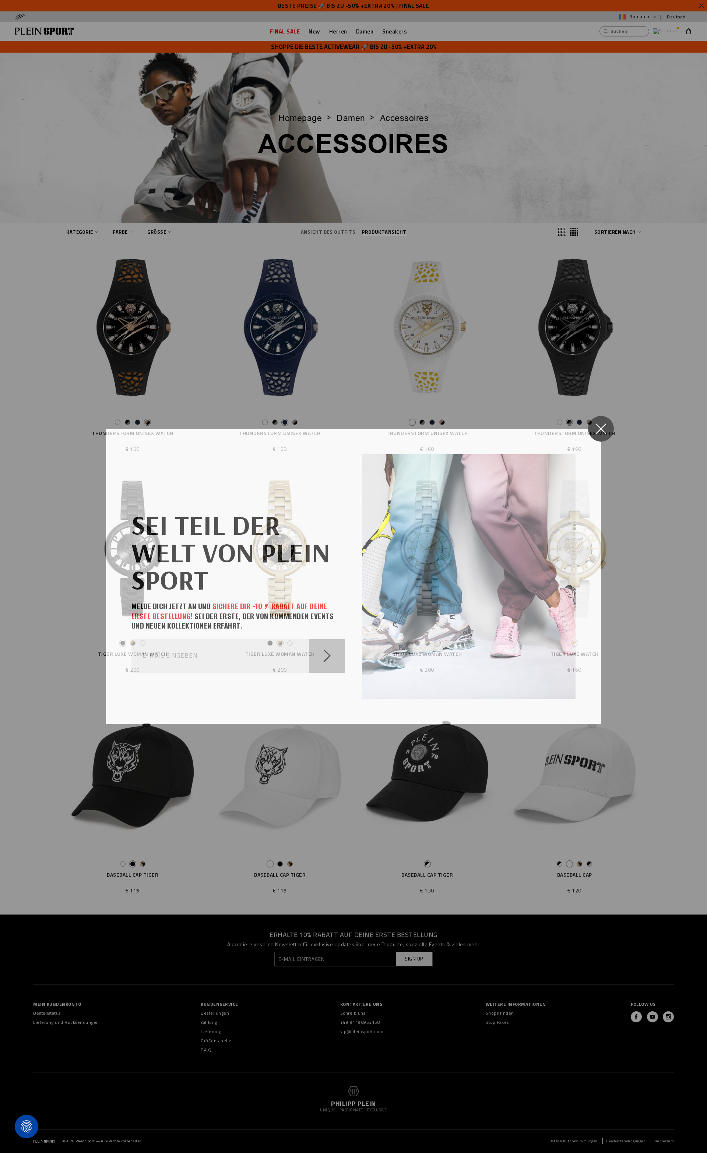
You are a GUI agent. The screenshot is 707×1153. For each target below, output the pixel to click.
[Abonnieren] (327, 656)
